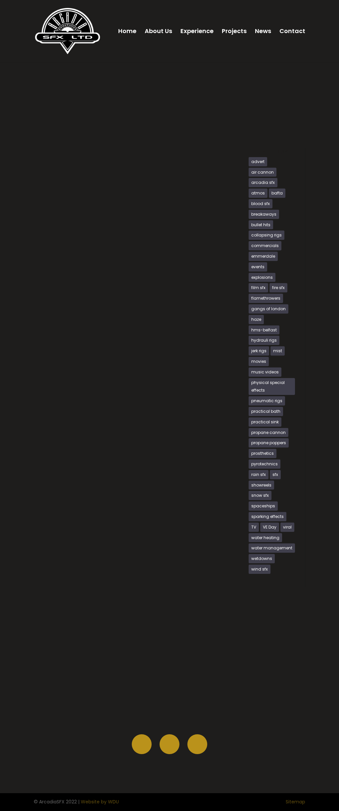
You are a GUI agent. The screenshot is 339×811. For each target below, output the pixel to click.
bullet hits (260, 225)
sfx (275, 474)
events (258, 267)
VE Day (269, 527)
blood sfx (260, 203)
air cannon (262, 172)
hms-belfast (264, 330)
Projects (234, 32)
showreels (261, 485)
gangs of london (268, 309)
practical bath (265, 411)
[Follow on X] (169, 744)
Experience (197, 32)
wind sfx (259, 569)
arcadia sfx (263, 182)
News (263, 32)
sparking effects (267, 516)
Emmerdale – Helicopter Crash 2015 (96, 251)
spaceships (263, 506)
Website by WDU (100, 801)
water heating (265, 537)
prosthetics (262, 453)
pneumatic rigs (266, 401)
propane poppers (268, 443)
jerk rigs (258, 351)
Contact (292, 32)
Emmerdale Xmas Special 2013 (88, 449)
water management (271, 548)
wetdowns (261, 558)
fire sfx (278, 287)
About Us (158, 32)
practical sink (265, 422)
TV (253, 527)
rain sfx (258, 474)
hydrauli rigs (264, 340)
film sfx (258, 287)
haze (256, 319)
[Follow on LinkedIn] (197, 744)
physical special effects (268, 386)
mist (277, 351)
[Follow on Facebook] (142, 744)
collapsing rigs (266, 235)
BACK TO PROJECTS (276, 125)
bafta (277, 193)
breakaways (263, 214)
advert (258, 161)
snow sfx (260, 495)
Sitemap (295, 801)
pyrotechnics (264, 464)
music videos (265, 372)
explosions (262, 277)
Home (127, 32)
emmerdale (263, 256)
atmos (258, 193)
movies (258, 361)
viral (287, 527)
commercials (265, 245)
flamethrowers (265, 298)
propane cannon (268, 432)
